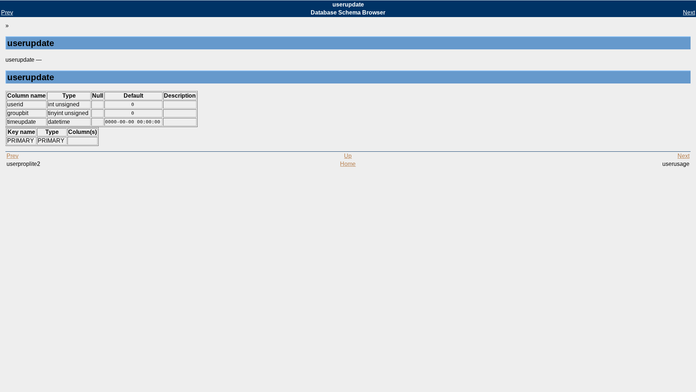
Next (689, 12)
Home (348, 164)
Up (348, 156)
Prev (7, 12)
